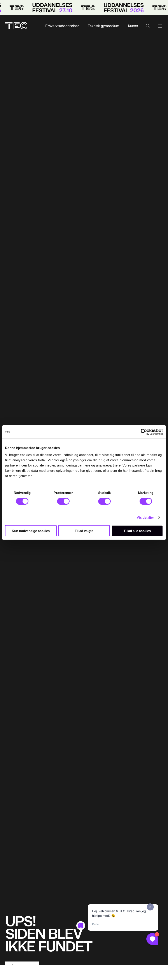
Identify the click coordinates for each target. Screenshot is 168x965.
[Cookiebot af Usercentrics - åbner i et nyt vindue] (144, 432)
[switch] (63, 501)
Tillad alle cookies (137, 530)
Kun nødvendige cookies (31, 530)
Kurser (133, 26)
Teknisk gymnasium (103, 26)
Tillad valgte (84, 530)
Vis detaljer (145, 517)
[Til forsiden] (16, 26)
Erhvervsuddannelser (62, 26)
